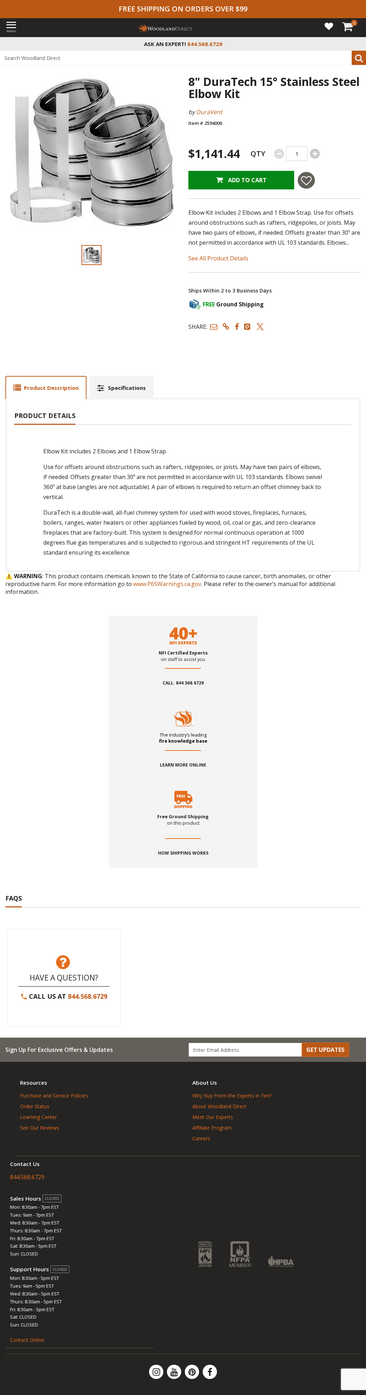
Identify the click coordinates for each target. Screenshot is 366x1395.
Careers (201, 1138)
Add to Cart (247, 180)
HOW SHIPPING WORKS (183, 853)
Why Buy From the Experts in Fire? (232, 1095)
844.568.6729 (87, 996)
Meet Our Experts (212, 1117)
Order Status (34, 1106)
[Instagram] (157, 1372)
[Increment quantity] (315, 153)
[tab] (45, 387)
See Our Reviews (39, 1127)
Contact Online (27, 1340)
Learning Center (38, 1117)
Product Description (51, 387)
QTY (258, 153)
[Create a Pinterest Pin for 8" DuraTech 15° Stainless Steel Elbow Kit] (247, 326)
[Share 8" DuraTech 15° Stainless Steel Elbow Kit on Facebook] (237, 326)
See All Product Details (218, 258)
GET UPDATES (325, 1050)
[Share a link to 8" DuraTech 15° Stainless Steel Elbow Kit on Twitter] (260, 326)
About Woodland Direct (219, 1106)
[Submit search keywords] (359, 58)
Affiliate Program (212, 1127)
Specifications (127, 387)
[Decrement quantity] (279, 153)
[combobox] (183, 58)
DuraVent (209, 112)
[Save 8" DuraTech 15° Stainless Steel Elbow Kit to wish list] (306, 180)
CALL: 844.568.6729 (183, 683)
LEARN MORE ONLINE (183, 765)
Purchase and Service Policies (54, 1095)
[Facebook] (209, 1372)
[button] (213, 326)
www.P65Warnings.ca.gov (167, 584)
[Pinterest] (192, 1372)
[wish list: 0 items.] (329, 25)
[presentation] (91, 255)
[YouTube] (174, 1372)
